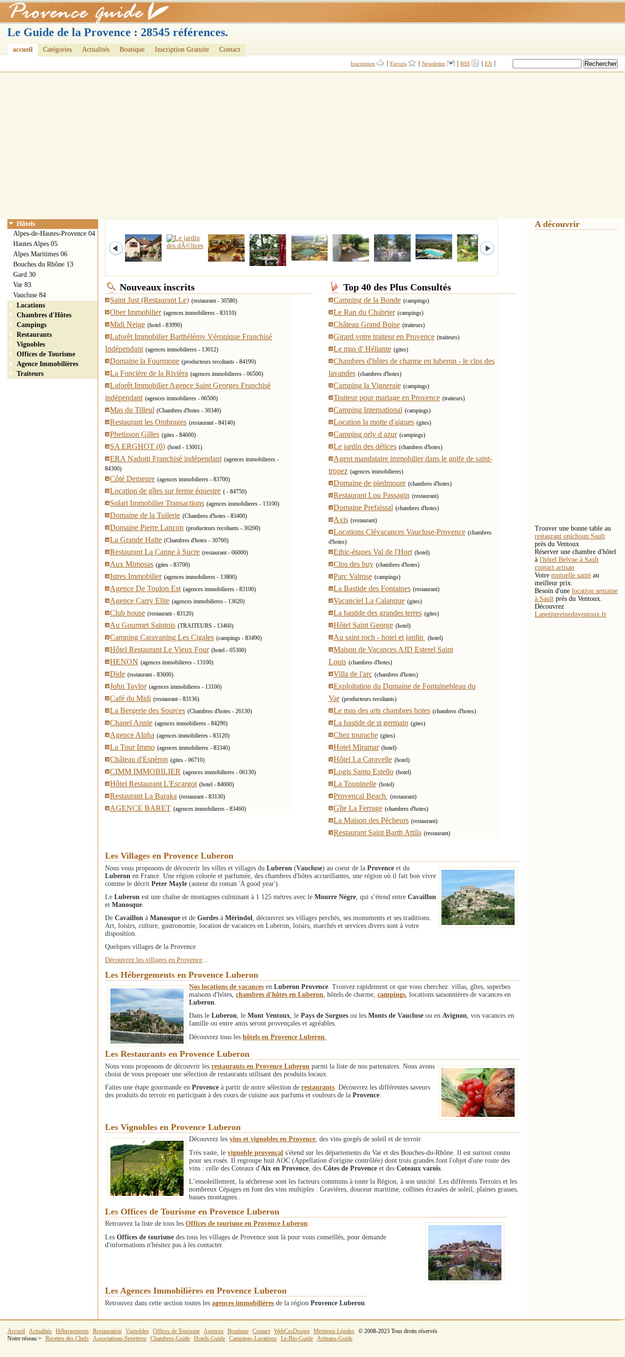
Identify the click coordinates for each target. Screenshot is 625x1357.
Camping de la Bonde (367, 300)
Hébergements (72, 1331)
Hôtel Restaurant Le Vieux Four (159, 649)
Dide (117, 674)
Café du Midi (130, 698)
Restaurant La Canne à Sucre (155, 552)
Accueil (16, 1331)
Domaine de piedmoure (369, 483)
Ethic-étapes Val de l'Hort (372, 552)
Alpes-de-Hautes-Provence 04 (54, 233)
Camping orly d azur (365, 434)
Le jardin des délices (364, 446)
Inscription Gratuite (182, 49)
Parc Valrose (352, 576)
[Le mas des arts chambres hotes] (423, 259)
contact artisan (554, 567)
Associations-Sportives (119, 1338)
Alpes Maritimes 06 (40, 254)
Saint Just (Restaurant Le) (149, 300)
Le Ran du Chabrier (364, 312)
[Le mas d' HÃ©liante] (340, 262)
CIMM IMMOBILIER (145, 771)
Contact (229, 49)
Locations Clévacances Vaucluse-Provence (399, 532)
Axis (340, 519)
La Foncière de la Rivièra (149, 373)
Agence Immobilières (47, 364)
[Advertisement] (312, 145)
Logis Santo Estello (363, 771)
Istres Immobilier (136, 576)
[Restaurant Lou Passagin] (216, 262)
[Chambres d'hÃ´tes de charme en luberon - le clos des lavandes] (382, 262)
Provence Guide (85, 12)
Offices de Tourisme (46, 354)
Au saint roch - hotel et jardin (379, 637)
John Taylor (128, 686)
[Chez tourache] (133, 262)
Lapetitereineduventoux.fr (570, 614)
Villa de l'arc (352, 674)
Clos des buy (353, 564)
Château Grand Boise (366, 324)
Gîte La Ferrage (357, 808)
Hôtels (26, 223)
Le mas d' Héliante (362, 349)
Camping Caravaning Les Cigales (162, 637)
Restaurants (34, 334)
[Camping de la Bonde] (299, 261)
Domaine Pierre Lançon (147, 527)
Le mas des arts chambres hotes (381, 710)
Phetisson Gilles (134, 434)
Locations (31, 305)
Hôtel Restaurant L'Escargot (153, 784)
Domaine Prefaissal (363, 507)
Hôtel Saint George (363, 625)
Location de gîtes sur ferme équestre (165, 491)
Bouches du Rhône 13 (43, 264)
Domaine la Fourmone (144, 361)
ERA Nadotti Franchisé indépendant (166, 458)
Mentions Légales (333, 1331)
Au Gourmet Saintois (142, 625)
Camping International (367, 410)
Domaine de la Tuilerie (145, 515)
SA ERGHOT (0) (137, 446)
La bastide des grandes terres (377, 613)
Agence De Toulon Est (145, 588)
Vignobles (31, 344)
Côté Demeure (132, 478)
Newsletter (433, 63)
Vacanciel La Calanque (369, 600)
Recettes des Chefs (67, 1338)
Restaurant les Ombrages (148, 422)
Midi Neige (127, 324)
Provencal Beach (360, 796)
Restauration (107, 1331)
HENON (124, 662)
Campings (31, 325)
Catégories (57, 49)
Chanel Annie (131, 723)
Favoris (398, 63)
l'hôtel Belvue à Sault (569, 559)
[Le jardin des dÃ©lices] (174, 245)
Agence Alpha (132, 735)
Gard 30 (24, 274)
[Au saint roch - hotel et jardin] (465, 262)
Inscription (363, 63)
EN (488, 63)
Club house (127, 613)
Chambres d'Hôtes (44, 315)
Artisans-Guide (335, 1338)
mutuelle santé (571, 575)
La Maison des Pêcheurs (371, 820)
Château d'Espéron (139, 759)
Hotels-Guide (209, 1338)
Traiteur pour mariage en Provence (386, 397)
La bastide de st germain (370, 723)
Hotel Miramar (356, 747)
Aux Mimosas (131, 564)
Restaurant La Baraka (143, 796)
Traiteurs (30, 373)
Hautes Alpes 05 (35, 243)
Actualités (95, 49)
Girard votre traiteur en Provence (384, 336)
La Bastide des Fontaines (372, 588)
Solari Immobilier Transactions (157, 503)
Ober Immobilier (135, 312)
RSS (465, 63)
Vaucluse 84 (29, 295)
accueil (23, 49)
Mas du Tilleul (132, 410)
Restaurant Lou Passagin (371, 495)
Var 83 (22, 284)
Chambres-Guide (170, 1338)
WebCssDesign (292, 1331)
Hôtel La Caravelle (362, 759)
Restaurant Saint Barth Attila (377, 832)
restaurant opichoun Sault (570, 536)
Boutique (132, 49)
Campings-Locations (253, 1338)
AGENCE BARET (140, 808)
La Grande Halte (136, 539)
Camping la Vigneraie (367, 385)
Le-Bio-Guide (297, 1338)
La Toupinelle (354, 784)
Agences (214, 1331)
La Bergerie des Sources (147, 710)
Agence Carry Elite (139, 600)
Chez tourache (355, 735)
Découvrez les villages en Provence (153, 960)
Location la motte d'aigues (373, 422)
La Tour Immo (132, 747)
